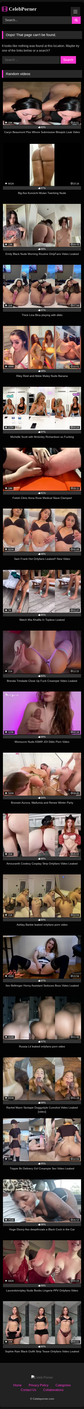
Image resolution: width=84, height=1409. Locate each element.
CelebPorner (22, 9)
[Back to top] (72, 1397)
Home (17, 1385)
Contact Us (28, 1390)
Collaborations (53, 1390)
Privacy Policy (38, 1385)
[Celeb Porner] (42, 1377)
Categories (63, 1385)
